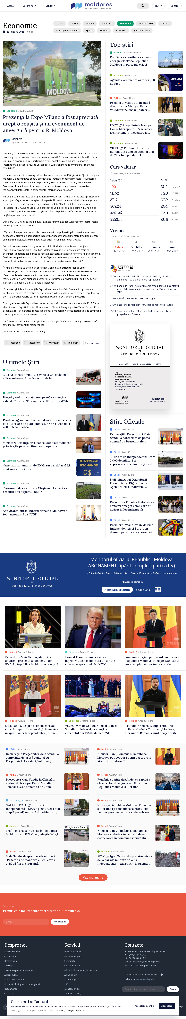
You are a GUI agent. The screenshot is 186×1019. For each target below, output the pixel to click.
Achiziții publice (11, 974)
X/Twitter (54, 342)
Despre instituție (12, 951)
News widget (70, 979)
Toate (59, 23)
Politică (90, 23)
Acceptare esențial (144, 1005)
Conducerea (10, 956)
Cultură (165, 23)
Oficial (74, 23)
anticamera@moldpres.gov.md (145, 961)
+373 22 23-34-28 (137, 955)
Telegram (73, 342)
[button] (177, 69)
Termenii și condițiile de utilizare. (70, 1010)
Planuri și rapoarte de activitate (19, 970)
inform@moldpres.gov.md (143, 965)
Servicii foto (69, 961)
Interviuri (121, 30)
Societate (107, 23)
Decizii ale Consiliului (14, 979)
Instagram (34, 342)
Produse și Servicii (72, 951)
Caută (173, 989)
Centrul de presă (72, 965)
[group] (146, 59)
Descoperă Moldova (67, 30)
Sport (89, 30)
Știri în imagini (142, 30)
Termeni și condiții (73, 993)
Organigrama (10, 961)
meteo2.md (135, 236)
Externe (104, 30)
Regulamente (10, 988)
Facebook (14, 342)
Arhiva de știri (70, 974)
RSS (66, 984)
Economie (20, 25)
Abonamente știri (72, 956)
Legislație (8, 965)
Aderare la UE (146, 23)
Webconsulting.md (145, 979)
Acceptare (166, 1005)
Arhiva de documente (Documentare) (81, 970)
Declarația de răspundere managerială (22, 984)
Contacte (8, 993)
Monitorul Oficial (72, 988)
